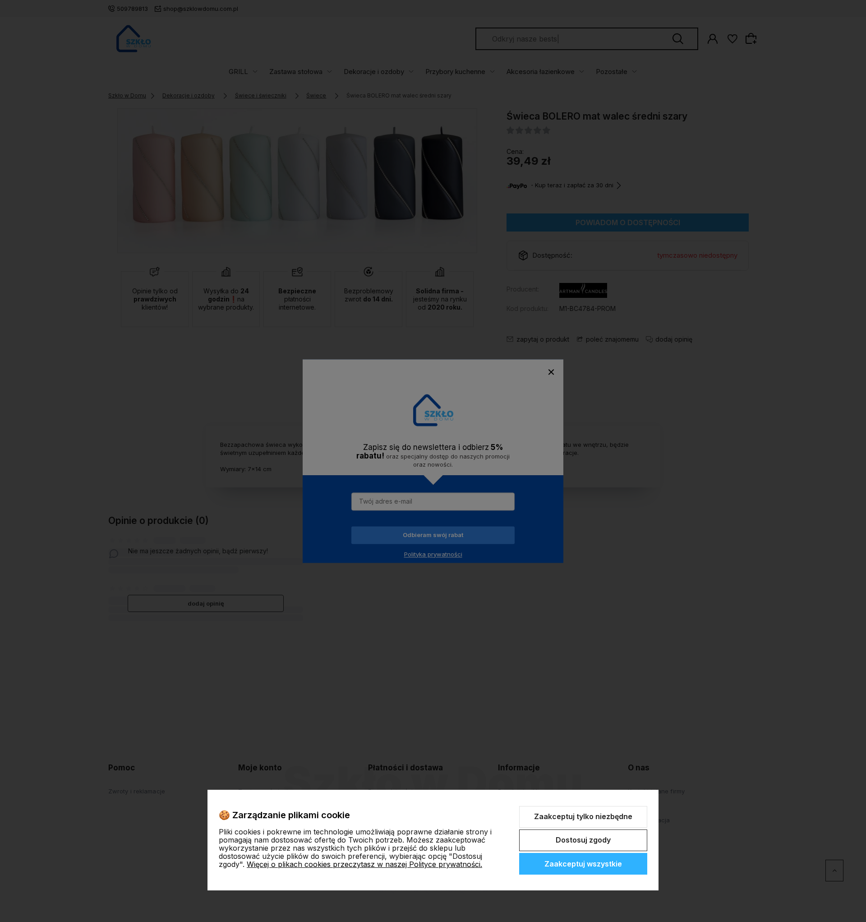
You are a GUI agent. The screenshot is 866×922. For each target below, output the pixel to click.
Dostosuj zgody (583, 839)
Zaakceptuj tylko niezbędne (583, 816)
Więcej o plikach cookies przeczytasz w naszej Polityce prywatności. (364, 864)
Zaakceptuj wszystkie (583, 863)
